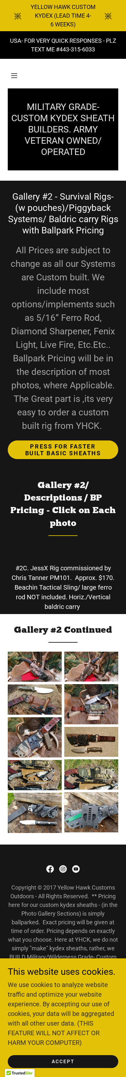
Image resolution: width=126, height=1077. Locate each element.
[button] (14, 75)
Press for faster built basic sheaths (63, 450)
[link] (50, 869)
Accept (63, 1061)
